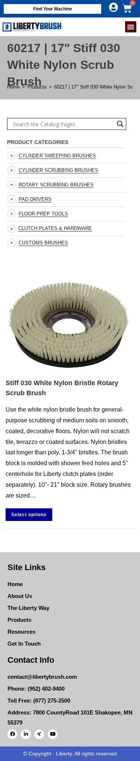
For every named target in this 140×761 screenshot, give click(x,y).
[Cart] (127, 8)
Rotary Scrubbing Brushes (56, 185)
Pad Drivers (35, 199)
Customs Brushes (43, 243)
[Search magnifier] (120, 124)
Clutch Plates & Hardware (55, 228)
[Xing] (39, 734)
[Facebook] (12, 734)
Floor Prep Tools (43, 214)
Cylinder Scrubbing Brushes (58, 170)
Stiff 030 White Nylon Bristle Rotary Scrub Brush (62, 388)
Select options (29, 514)
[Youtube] (52, 734)
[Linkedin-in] (26, 734)
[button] (130, 26)
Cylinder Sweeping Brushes (57, 156)
